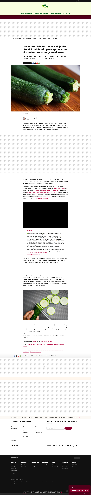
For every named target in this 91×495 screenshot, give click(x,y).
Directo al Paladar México (45, 482)
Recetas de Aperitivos (25, 431)
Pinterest (68, 446)
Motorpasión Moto (55, 466)
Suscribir (68, 428)
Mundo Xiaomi (14, 473)
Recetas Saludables (25, 435)
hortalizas (41, 355)
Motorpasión (54, 464)
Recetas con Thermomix (14, 427)
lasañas (48, 196)
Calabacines (34, 355)
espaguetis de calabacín (41, 198)
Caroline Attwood (47, 341)
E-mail (39, 63)
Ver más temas (15, 445)
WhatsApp (54, 446)
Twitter (64, 13)
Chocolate (39, 38)
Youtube (69, 13)
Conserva (49, 38)
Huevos (37, 439)
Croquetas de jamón (53, 417)
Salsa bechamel (71, 417)
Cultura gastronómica (38, 431)
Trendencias (64, 464)
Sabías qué (54, 355)
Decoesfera (64, 466)
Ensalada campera (43, 417)
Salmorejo (36, 417)
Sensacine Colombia (34, 484)
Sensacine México (35, 481)
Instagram (65, 446)
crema (37, 190)
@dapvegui (29, 230)
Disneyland (55, 38)
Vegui (45, 6)
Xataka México (14, 481)
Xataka (12, 464)
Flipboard (37, 63)
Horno (24, 439)
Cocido (44, 38)
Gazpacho (30, 417)
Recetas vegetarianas (41, 13)
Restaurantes (38, 435)
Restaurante (28, 38)
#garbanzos (44, 252)
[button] (31, 118)
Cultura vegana (56, 13)
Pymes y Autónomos (74, 467)
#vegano (35, 252)
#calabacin (39, 252)
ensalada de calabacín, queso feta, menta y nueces (41, 192)
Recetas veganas (26, 13)
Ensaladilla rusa (23, 417)
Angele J (34, 341)
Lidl (20, 38)
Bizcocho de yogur (62, 417)
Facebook (66, 13)
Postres (25, 426)
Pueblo (34, 38)
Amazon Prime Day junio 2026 (15, 439)
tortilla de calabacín (59, 188)
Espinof (33, 466)
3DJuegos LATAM (24, 481)
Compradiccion (65, 468)
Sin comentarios (28, 63)
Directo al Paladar (45, 464)
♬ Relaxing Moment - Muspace (33, 254)
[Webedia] (77, 1)
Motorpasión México (54, 482)
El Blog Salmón (75, 464)
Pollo (12, 435)
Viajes (12, 430)
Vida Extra (23, 466)
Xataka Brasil (14, 483)
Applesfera (13, 468)
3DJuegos (23, 464)
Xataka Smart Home (14, 471)
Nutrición (48, 355)
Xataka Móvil (14, 466)
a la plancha (55, 190)
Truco (23, 38)
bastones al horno (46, 190)
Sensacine (34, 464)
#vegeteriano (30, 252)
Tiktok (74, 446)
